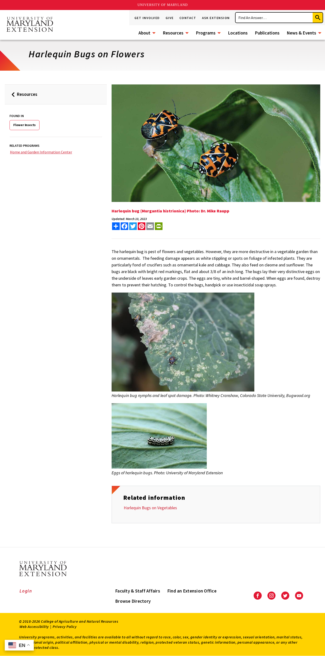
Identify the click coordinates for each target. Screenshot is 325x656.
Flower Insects (24, 125)
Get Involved (147, 18)
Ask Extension (216, 18)
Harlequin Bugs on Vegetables (150, 507)
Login (26, 591)
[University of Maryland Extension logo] (30, 24)
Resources (173, 33)
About (144, 33)
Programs (206, 33)
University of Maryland (163, 5)
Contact (187, 18)
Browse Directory (133, 601)
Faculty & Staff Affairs (137, 591)
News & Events (301, 33)
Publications (267, 33)
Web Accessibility (34, 626)
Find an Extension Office (192, 591)
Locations (238, 33)
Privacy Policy (65, 626)
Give (170, 18)
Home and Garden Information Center (41, 152)
